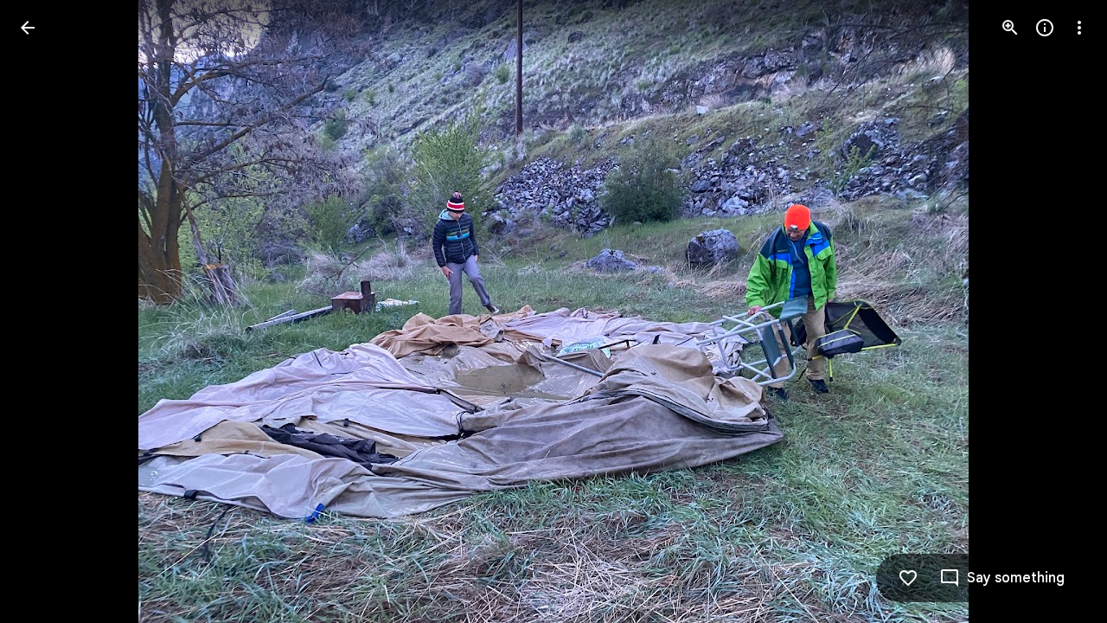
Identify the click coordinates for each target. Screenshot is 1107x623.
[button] (48, 311)
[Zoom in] (1010, 27)
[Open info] (1044, 27)
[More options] (1079, 27)
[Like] (908, 578)
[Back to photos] (27, 27)
